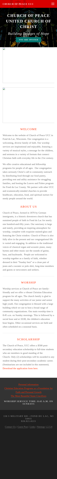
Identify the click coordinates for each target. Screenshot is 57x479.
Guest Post (22, 426)
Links (32, 426)
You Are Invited (28, 40)
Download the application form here (20, 368)
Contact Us (10, 426)
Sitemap (41, 426)
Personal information (28, 384)
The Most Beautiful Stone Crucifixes (28, 396)
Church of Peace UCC (18, 4)
